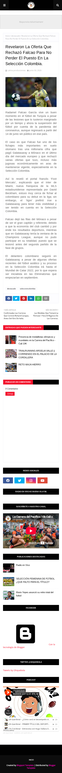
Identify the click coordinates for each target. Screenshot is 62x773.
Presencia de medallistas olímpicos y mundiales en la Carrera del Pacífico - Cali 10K (37, 340)
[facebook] (8, 480)
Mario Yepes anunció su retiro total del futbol (34, 594)
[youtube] (42, 480)
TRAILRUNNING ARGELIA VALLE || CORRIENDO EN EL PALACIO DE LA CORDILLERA (38, 354)
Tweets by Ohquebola (14, 670)
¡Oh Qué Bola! (8, 733)
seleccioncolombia (27, 288)
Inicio (7, 36)
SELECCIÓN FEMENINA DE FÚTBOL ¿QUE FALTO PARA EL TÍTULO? (35, 580)
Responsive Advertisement (31, 22)
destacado (15, 36)
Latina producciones (16, 70)
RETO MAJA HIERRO (30, 364)
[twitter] (19, 480)
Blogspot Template (25, 765)
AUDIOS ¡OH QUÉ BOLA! (23, 733)
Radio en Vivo (23, 565)
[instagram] (31, 480)
